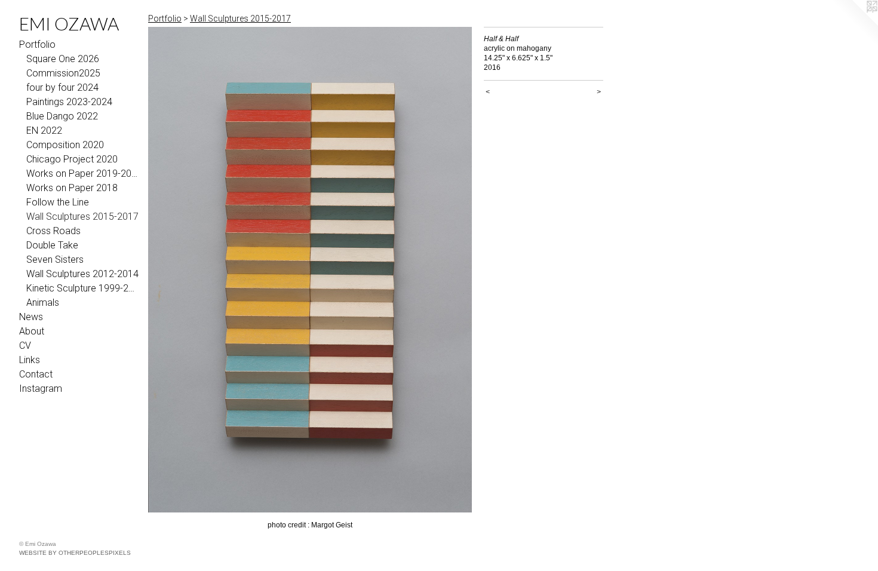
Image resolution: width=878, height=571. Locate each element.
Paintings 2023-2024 (69, 102)
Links (29, 360)
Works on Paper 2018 (72, 188)
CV (25, 345)
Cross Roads (53, 231)
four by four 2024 (62, 87)
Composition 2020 (65, 145)
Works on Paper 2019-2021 (82, 173)
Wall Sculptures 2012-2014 (82, 274)
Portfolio (37, 44)
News (31, 317)
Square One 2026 (62, 59)
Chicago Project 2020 (72, 159)
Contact (36, 374)
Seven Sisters (55, 259)
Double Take (52, 245)
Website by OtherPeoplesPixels (75, 552)
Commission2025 (63, 73)
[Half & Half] (310, 269)
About (31, 331)
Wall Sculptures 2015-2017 (82, 216)
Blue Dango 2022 (62, 116)
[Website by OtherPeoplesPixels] (854, 24)
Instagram (40, 388)
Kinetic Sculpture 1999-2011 (82, 288)
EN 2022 (44, 130)
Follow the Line (57, 202)
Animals (42, 302)
